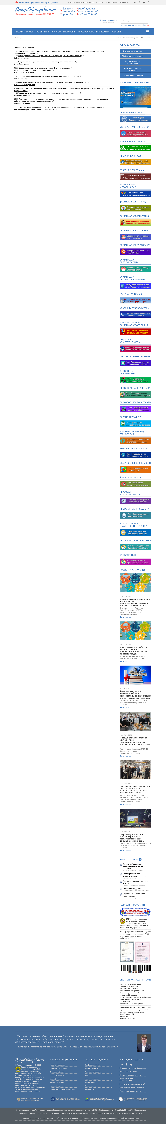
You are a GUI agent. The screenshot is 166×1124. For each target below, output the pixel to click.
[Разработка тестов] (135, 300)
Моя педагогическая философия (132, 69)
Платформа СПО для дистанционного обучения (134, 875)
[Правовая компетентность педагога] (135, 501)
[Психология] (135, 409)
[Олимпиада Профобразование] (135, 286)
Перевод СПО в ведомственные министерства (136, 895)
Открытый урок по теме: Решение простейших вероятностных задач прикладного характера (132, 837)
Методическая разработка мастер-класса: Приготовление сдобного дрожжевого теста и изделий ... (135, 742)
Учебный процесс (129, 878)
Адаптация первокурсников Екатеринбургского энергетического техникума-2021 (52, 82)
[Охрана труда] (135, 423)
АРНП (87, 1075)
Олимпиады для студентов (130, 1091)
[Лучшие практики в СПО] (135, 133)
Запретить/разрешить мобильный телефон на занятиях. (133, 866)
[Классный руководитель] (135, 314)
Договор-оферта (57, 1072)
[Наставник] (135, 148)
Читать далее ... (126, 617)
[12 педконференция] (135, 561)
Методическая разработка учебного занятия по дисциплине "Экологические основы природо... (134, 650)
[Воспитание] (135, 222)
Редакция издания (57, 1065)
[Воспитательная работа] (135, 193)
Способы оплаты (57, 1075)
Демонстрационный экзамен (134, 885)
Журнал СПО (90, 1089)
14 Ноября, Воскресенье (24, 72)
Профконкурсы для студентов (131, 1087)
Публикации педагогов (132, 51)
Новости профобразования (133, 870)
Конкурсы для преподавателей (132, 1084)
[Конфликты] (135, 380)
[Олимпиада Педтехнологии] (135, 269)
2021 (142, 38)
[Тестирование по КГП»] (135, 532)
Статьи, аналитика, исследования (132, 62)
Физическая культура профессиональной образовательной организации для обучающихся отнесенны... (135, 694)
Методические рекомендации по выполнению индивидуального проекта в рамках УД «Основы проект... (135, 602)
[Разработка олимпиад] (135, 208)
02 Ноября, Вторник (22, 103)
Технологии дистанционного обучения (35, 70)
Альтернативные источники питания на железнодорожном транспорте (48, 93)
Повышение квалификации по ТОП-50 (135, 882)
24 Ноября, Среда (21, 58)
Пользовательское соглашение (62, 1089)
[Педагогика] (135, 251)
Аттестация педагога (132, 888)
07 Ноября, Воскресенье (24, 95)
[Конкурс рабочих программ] (135, 162)
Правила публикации (58, 1068)
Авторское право (57, 1082)
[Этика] (135, 394)
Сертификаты (55, 1079)
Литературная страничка (133, 75)
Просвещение (90, 1086)
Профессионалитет (92, 1065)
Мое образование (92, 1079)
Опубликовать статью (128, 1071)
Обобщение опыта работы (132, 56)
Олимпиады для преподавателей (126, 1079)
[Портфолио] (135, 484)
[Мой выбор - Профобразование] (135, 176)
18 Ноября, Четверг (22, 64)
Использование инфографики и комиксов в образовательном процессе (48, 76)
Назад (19, 38)
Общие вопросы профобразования (136, 890)
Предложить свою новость (130, 1075)
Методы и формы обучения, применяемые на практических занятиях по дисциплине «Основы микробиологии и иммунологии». (64, 89)
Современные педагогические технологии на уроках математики (46, 62)
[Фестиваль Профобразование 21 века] (135, 547)
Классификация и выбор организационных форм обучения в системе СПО (49, 56)
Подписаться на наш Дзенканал (132, 1068)
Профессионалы (91, 1068)
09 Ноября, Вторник (22, 78)
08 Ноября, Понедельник (24, 85)
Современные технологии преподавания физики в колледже (44, 68)
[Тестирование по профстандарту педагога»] (135, 515)
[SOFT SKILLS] (135, 331)
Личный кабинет (108, 21)
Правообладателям (58, 1086)
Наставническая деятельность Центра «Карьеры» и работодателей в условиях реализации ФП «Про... (135, 789)
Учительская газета (93, 1072)
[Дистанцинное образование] (135, 348)
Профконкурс (90, 1082)
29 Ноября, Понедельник (24, 47)
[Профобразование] (135, 119)
